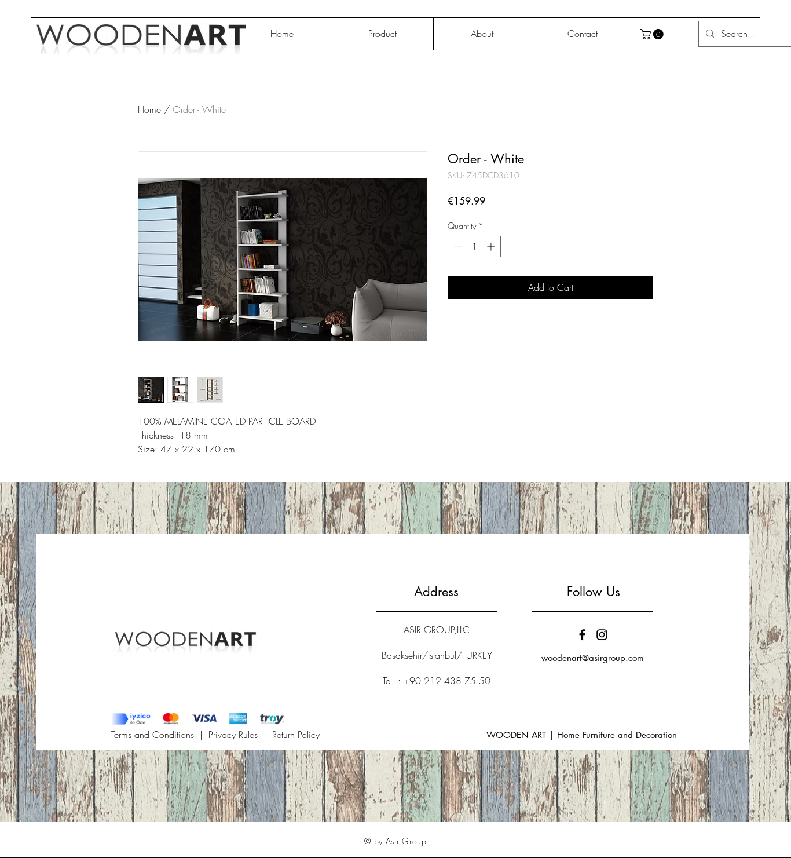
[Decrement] (456, 246)
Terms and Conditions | (159, 734)
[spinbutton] (474, 246)
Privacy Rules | (240, 734)
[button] (653, 34)
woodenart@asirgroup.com (592, 657)
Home (149, 109)
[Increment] (492, 246)
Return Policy (296, 734)
